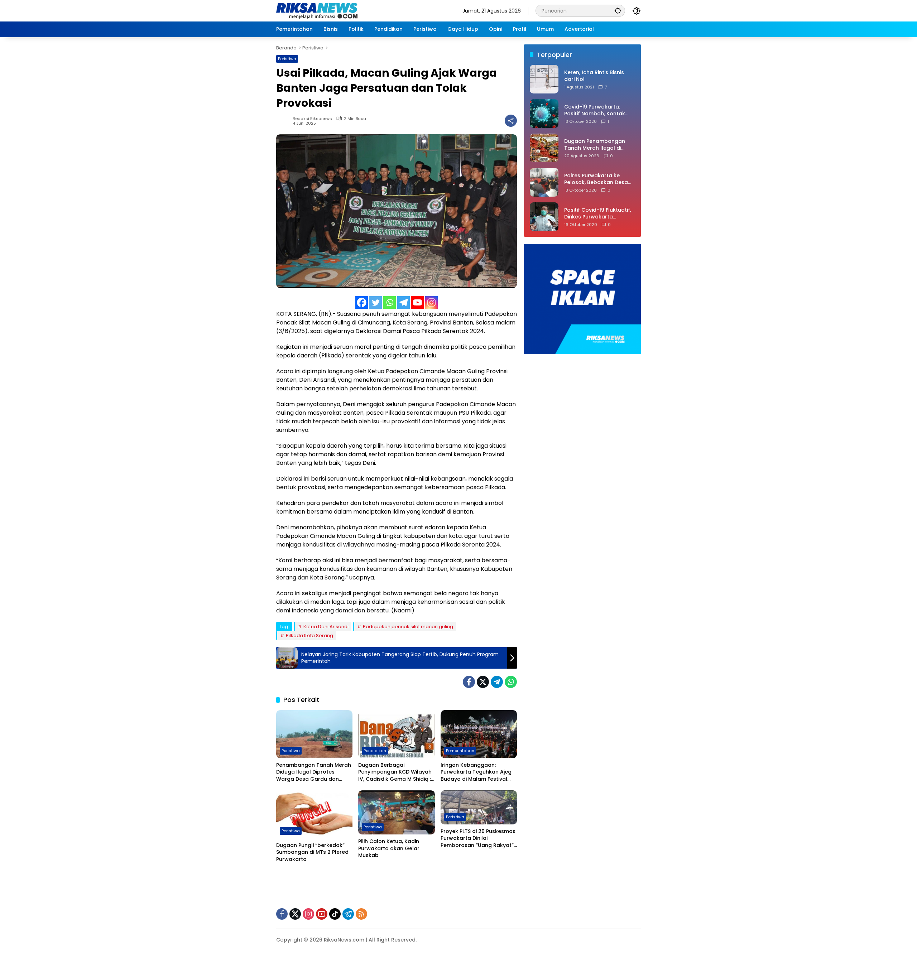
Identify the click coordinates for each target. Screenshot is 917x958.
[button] (618, 10)
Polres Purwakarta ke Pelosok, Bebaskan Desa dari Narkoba (596, 179)
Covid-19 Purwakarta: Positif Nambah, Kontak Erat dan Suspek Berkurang (599, 110)
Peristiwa (287, 59)
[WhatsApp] (511, 682)
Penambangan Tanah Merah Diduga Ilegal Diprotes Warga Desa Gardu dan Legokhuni (313, 772)
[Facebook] (361, 302)
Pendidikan (375, 751)
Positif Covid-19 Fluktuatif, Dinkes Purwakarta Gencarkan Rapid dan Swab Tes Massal (597, 214)
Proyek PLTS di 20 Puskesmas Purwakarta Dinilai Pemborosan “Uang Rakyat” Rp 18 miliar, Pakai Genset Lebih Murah (478, 838)
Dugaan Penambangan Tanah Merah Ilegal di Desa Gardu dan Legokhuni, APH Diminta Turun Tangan (594, 145)
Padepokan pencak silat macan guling (408, 626)
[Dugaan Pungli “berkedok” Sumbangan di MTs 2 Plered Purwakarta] (314, 814)
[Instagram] (431, 302)
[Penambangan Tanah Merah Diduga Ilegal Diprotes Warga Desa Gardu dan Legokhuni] (314, 734)
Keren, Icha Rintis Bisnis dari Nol (594, 76)
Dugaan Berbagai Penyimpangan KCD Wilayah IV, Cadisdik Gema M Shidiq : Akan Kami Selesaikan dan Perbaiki (395, 772)
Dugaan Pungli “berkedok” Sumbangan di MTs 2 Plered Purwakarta (312, 852)
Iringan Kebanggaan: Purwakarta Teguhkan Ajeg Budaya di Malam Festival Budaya (476, 772)
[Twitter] (375, 302)
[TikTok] (335, 914)
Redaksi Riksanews (312, 119)
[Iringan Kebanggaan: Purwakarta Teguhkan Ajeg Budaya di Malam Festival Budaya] (479, 734)
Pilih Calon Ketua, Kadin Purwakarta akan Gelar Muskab (388, 848)
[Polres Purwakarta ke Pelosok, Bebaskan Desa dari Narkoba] (544, 182)
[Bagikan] (511, 121)
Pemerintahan (460, 751)
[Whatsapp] (389, 302)
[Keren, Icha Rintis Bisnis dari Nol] (544, 79)
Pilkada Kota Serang (309, 635)
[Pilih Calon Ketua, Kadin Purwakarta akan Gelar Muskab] (396, 812)
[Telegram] (403, 302)
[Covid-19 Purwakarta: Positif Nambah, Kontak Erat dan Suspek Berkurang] (544, 113)
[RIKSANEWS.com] (316, 10)
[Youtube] (417, 302)
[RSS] (361, 914)
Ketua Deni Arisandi (326, 626)
